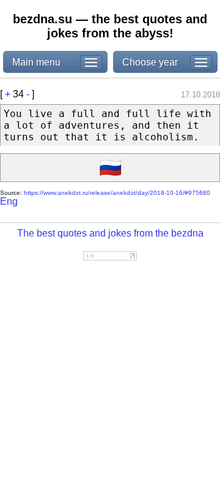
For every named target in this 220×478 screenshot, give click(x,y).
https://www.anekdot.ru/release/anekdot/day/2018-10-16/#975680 (117, 192)
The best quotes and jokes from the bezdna (110, 233)
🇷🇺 (110, 167)
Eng (9, 201)
